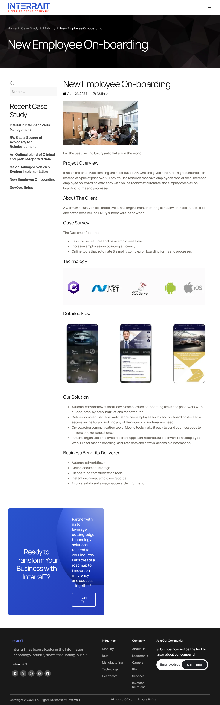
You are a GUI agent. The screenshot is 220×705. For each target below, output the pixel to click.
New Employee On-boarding (32, 179)
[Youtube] (39, 673)
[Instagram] (31, 673)
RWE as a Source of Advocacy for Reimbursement (26, 142)
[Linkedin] (15, 673)
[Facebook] (47, 673)
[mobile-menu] (207, 7)
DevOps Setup (21, 187)
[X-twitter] (23, 673)
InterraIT (17, 640)
